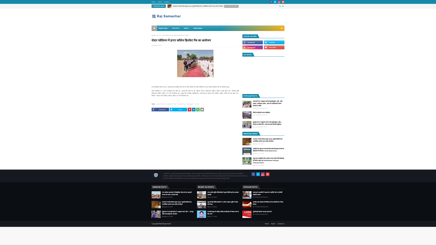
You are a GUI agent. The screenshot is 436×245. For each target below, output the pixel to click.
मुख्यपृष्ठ (153, 35)
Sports (159, 35)
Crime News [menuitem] (197, 28)
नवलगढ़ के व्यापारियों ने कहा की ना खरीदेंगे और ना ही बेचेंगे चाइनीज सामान (267, 193)
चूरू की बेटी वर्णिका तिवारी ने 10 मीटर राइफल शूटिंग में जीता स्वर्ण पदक (222, 203)
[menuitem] (154, 28)
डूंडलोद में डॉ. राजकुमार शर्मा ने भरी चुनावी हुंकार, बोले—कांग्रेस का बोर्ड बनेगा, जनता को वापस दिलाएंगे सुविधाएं (267, 123)
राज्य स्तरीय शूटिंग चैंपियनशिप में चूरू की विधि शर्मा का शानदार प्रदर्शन (223, 193)
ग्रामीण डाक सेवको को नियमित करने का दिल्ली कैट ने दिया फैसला (268, 203)
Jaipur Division (161, 104)
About (160, 2)
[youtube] (283, 1)
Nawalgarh (190, 104)
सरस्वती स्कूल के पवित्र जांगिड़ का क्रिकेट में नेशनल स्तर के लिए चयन (223, 213)
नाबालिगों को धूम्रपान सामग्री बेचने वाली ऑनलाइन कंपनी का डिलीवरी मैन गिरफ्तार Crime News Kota (268, 150)
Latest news (181, 104)
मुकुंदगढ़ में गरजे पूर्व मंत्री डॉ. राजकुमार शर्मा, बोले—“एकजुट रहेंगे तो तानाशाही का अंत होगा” (177, 213)
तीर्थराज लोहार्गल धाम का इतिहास (261, 112)
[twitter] (275, 1)
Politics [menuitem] (175, 28)
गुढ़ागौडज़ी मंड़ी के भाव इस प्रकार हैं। (262, 212)
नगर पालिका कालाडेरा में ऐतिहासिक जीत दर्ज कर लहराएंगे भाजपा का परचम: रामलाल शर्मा (177, 193)
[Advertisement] (263, 75)
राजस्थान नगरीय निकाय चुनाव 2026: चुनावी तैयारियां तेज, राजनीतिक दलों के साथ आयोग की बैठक (198, 5)
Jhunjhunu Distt (171, 104)
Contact (166, 2)
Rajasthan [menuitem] (163, 28)
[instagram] (279, 1)
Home (154, 2)
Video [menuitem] (186, 28)
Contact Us (280, 224)
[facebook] (271, 1)
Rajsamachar (157, 45)
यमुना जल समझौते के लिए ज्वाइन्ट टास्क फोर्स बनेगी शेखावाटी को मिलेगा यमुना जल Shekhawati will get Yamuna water (268, 160)
